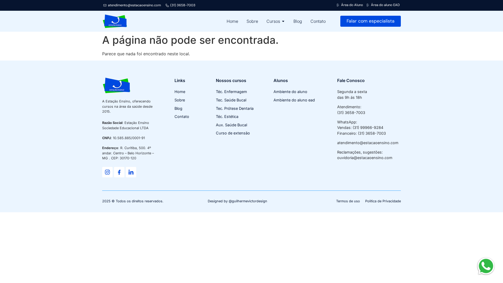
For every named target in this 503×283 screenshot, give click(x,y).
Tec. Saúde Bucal (231, 100)
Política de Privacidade (383, 201)
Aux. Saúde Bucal (231, 125)
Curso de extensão (233, 133)
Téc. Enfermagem (231, 91)
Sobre (179, 100)
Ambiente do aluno (290, 91)
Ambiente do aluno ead (294, 100)
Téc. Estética (227, 116)
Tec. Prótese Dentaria (235, 108)
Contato (181, 116)
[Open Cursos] (283, 21)
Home (179, 91)
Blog (178, 108)
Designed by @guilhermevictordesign (237, 201)
